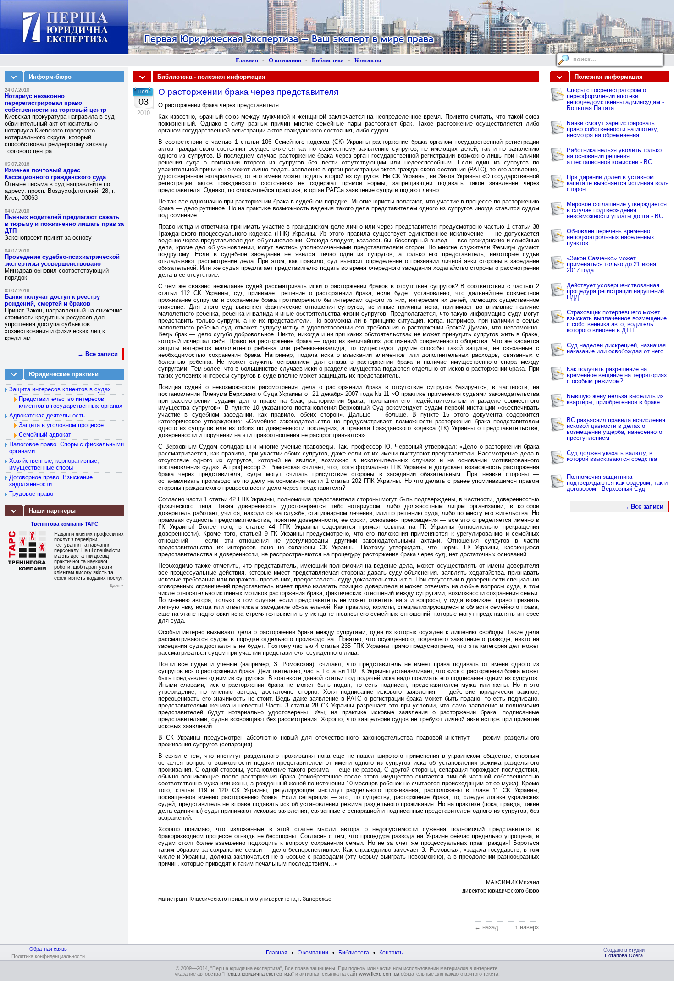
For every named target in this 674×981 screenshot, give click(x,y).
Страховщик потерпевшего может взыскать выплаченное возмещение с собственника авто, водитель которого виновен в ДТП (617, 321)
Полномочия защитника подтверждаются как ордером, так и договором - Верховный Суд (617, 482)
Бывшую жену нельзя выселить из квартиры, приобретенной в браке (615, 399)
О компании (285, 60)
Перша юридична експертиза (258, 973)
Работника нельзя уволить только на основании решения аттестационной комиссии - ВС (614, 156)
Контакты (367, 60)
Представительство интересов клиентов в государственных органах (70, 402)
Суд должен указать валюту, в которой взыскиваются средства (612, 455)
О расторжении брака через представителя (248, 92)
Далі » (117, 585)
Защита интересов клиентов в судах (60, 389)
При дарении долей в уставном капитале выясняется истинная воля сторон (617, 183)
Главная (247, 60)
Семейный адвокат (45, 434)
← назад (486, 927)
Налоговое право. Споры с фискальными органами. (66, 448)
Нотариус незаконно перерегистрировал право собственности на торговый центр (55, 103)
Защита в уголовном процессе (61, 425)
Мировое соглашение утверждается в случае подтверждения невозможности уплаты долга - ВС (617, 210)
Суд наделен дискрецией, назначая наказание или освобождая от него (616, 348)
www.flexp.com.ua (379, 973)
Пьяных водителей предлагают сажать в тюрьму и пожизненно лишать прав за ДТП (64, 224)
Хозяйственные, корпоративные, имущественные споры (54, 464)
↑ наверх (527, 927)
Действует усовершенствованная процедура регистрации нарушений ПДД (615, 291)
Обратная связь (48, 949)
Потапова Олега (624, 955)
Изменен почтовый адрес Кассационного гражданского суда (55, 174)
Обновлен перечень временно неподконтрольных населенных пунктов (610, 237)
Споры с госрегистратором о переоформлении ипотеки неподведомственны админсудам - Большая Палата (615, 99)
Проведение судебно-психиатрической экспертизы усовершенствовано (62, 260)
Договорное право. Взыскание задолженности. (51, 481)
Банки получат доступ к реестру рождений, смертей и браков (52, 300)
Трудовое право (31, 493)
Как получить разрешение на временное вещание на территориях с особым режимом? (617, 375)
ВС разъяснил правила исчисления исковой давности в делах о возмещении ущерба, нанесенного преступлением (616, 429)
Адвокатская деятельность (47, 415)
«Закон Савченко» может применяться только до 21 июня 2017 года (611, 264)
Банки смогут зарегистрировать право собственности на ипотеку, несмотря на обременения (612, 129)
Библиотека (328, 60)
